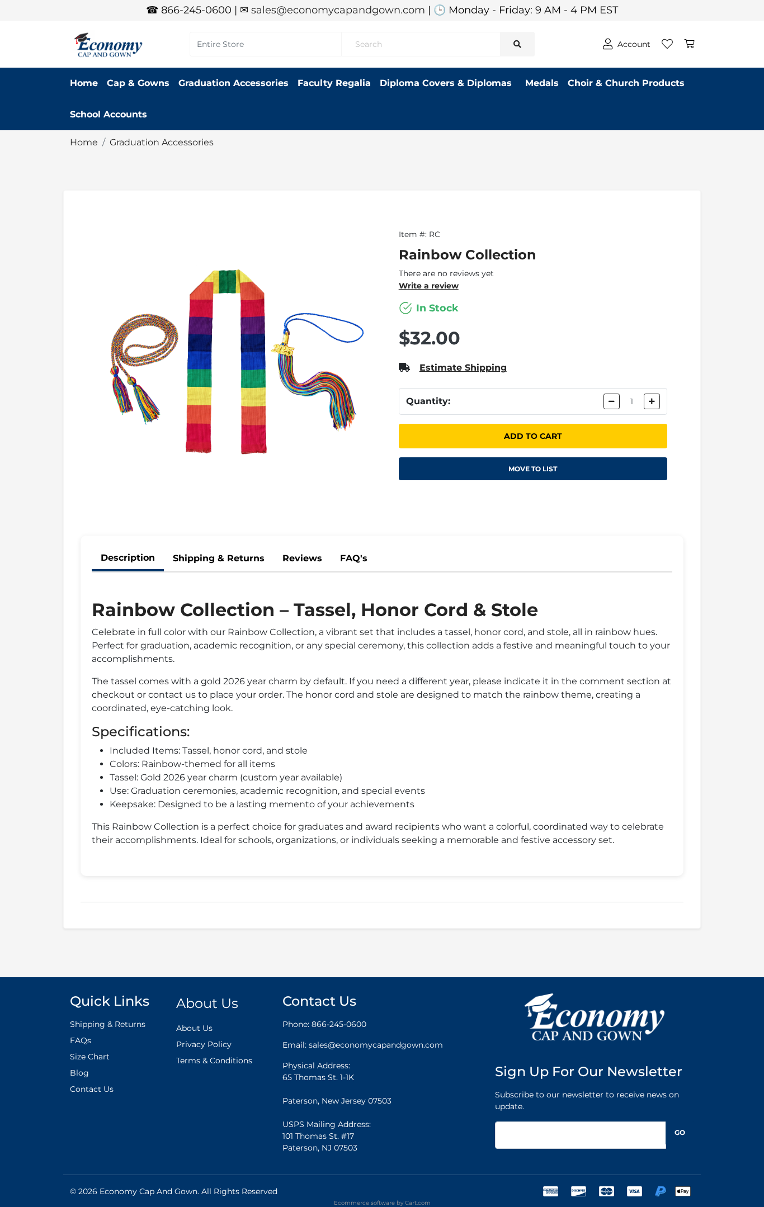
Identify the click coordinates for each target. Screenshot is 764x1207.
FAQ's (353, 558)
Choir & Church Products (626, 83)
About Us (194, 1028)
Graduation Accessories (233, 83)
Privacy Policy (204, 1044)
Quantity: (428, 401)
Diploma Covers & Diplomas (446, 83)
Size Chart (90, 1057)
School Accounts (108, 114)
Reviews (302, 558)
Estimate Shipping (463, 367)
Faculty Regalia (334, 83)
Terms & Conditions (214, 1060)
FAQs (80, 1040)
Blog (79, 1073)
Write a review (429, 286)
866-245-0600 (339, 1024)
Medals (542, 83)
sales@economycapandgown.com (338, 10)
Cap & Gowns (138, 83)
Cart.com (418, 1202)
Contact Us (92, 1089)
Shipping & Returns (219, 558)
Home (84, 83)
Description (128, 557)
